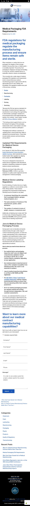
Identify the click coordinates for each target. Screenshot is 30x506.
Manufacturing (7, 425)
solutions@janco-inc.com (15, 478)
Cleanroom (6, 416)
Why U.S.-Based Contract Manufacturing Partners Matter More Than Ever (14, 448)
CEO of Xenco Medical (11, 119)
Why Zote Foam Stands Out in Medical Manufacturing (14, 456)
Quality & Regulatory (9, 437)
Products (5, 434)
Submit (7, 391)
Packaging (7, 96)
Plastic (5, 431)
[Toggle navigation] (28, 1)
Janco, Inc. (12, 499)
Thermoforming (7, 440)
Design (6, 90)
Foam (4, 419)
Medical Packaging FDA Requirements (14, 452)
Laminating (6, 422)
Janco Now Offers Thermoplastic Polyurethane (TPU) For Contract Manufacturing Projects (12, 466)
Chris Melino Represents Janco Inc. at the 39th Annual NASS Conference (15, 461)
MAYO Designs (24, 501)
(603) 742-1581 (15, 476)
